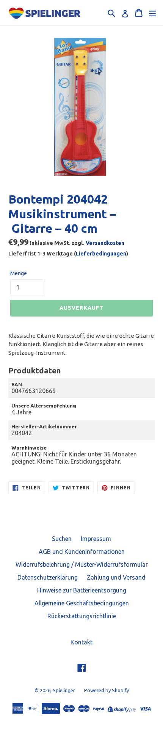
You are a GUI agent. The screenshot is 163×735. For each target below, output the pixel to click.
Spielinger (64, 690)
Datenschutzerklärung (47, 577)
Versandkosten (105, 243)
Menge (18, 273)
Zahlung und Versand (116, 577)
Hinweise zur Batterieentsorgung (81, 590)
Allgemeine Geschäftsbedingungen (81, 603)
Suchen (62, 538)
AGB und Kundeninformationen (82, 551)
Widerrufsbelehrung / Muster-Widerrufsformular (82, 564)
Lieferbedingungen (101, 254)
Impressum (96, 538)
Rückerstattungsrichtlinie (81, 616)
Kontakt (81, 642)
